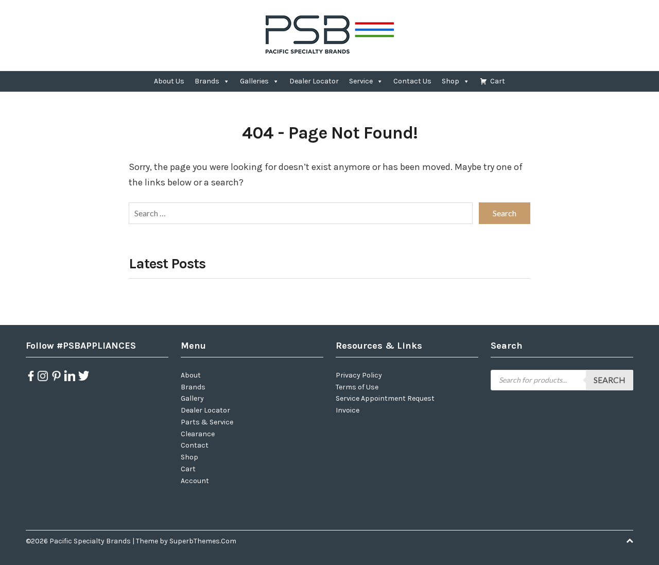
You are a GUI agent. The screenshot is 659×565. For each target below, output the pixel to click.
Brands (207, 81)
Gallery (192, 398)
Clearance (198, 434)
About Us (169, 81)
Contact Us (412, 81)
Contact (195, 445)
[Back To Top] (629, 541)
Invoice (347, 410)
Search (610, 380)
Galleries (254, 81)
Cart (497, 81)
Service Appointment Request (385, 398)
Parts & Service (207, 422)
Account (195, 480)
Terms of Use (357, 387)
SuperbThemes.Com (202, 541)
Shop (450, 81)
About (191, 375)
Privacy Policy (359, 375)
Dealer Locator (314, 81)
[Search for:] (301, 213)
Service (361, 81)
